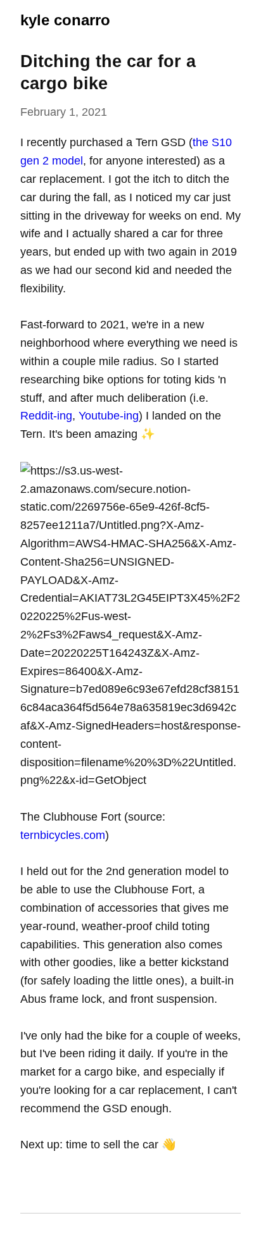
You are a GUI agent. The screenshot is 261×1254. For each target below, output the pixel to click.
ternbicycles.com (62, 835)
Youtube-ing (109, 415)
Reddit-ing (46, 415)
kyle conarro (65, 19)
